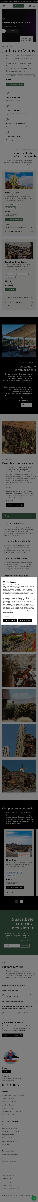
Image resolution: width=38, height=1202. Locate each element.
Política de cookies (8, 612)
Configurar (8, 616)
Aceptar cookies (10, 620)
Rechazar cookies (25, 620)
